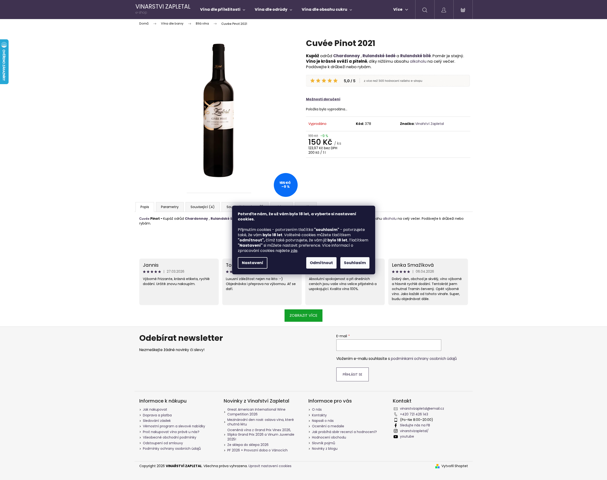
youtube (407, 436)
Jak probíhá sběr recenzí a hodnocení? (344, 431)
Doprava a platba (157, 415)
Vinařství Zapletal (429, 123)
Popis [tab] (144, 206)
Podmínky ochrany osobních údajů (172, 448)
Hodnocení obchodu (329, 437)
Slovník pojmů (323, 443)
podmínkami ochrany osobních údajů (424, 358)
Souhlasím (355, 263)
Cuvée (144, 218)
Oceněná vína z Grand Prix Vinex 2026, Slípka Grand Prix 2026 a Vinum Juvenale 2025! (260, 435)
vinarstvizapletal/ (414, 431)
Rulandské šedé (379, 56)
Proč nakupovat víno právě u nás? (171, 431)
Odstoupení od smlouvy (163, 443)
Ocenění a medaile (328, 426)
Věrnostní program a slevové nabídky (174, 426)
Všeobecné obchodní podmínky (169, 437)
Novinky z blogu (324, 448)
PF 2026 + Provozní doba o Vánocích (257, 450)
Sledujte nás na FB (415, 425)
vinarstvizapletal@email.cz (422, 408)
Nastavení (252, 263)
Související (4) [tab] (203, 206)
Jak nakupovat (155, 409)
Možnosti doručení (323, 99)
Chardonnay (346, 56)
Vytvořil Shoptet (454, 466)
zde (294, 250)
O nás (317, 409)
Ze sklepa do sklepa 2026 (248, 444)
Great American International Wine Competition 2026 (256, 411)
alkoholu (418, 61)
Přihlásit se (352, 374)
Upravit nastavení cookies (270, 466)
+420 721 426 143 (414, 414)
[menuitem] (222, 9)
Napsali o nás (323, 420)
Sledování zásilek (157, 420)
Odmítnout (321, 263)
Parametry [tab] (170, 206)
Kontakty (319, 415)
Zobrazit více (303, 315)
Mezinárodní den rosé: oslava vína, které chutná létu (260, 422)
